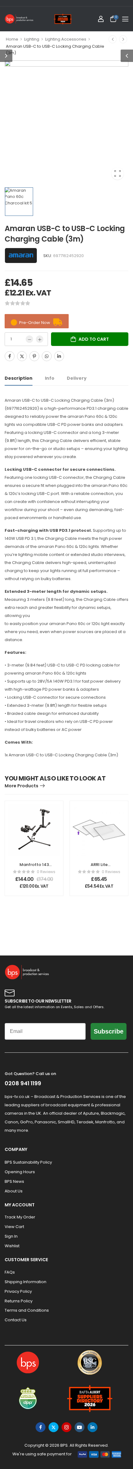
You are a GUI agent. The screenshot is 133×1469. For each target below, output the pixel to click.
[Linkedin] (59, 356)
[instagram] (66, 1427)
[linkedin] (92, 1427)
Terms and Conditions (27, 1310)
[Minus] (29, 339)
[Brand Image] (21, 255)
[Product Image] (66, 122)
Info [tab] (49, 378)
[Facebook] (10, 356)
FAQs (10, 1272)
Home (12, 39)
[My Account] (101, 19)
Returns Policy (18, 1301)
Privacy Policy (18, 1291)
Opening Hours (20, 1172)
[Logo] (19, 19)
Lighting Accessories (65, 39)
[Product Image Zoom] (117, 173)
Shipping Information (25, 1282)
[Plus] (39, 339)
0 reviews (46, 872)
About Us (14, 1191)
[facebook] (40, 1427)
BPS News (14, 1181)
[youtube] (79, 1427)
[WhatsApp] (47, 356)
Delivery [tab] (77, 378)
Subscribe (108, 1031)
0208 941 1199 (23, 1083)
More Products (21, 786)
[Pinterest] (34, 356)
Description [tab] (18, 378)
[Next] (123, 39)
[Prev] (112, 39)
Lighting (31, 39)
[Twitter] (22, 356)
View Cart (14, 1227)
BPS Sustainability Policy (28, 1162)
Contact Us (16, 1320)
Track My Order (20, 1217)
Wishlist (12, 1246)
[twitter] (53, 1427)
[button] (125, 19)
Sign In (11, 1236)
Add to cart (94, 339)
